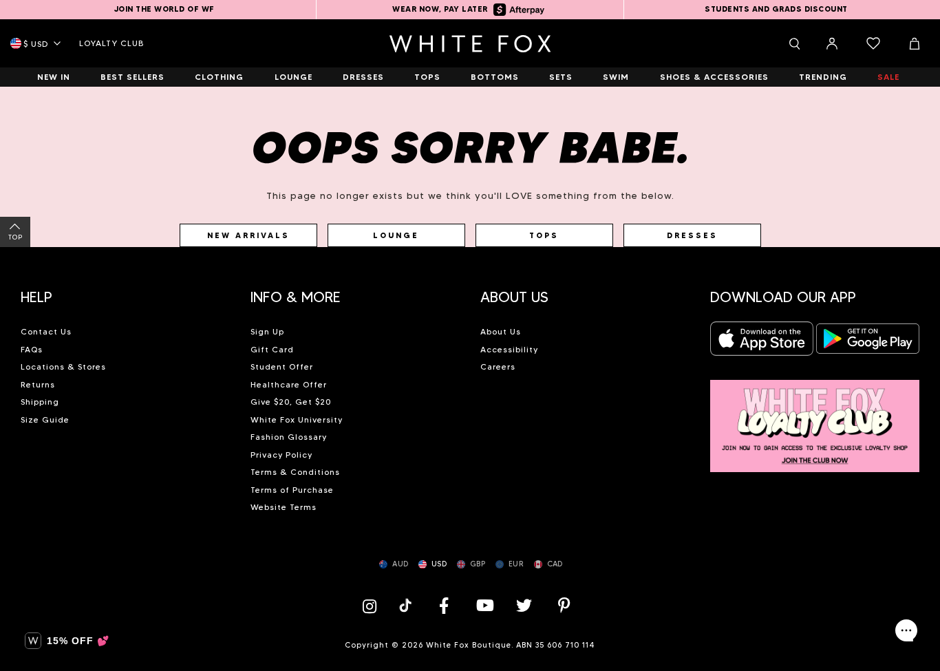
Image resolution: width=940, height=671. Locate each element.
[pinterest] (564, 605)
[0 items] (873, 43)
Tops (544, 235)
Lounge (396, 235)
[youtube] (483, 605)
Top (15, 237)
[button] (125, 292)
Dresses (692, 235)
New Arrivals (248, 235)
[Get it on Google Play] (867, 342)
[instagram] (373, 605)
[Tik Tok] (407, 605)
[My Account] (832, 43)
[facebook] (443, 605)
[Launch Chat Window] (906, 630)
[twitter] (524, 605)
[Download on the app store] (761, 342)
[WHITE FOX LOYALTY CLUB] (814, 418)
